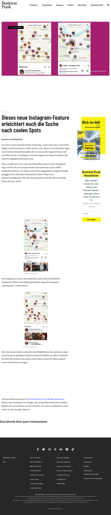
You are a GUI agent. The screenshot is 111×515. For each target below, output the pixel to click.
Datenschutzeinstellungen (93, 478)
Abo (4, 462)
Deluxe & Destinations (16, 27)
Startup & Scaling (63, 457)
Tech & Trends (35, 457)
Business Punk (9, 4)
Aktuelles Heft (97, 5)
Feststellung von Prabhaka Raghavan (46, 399)
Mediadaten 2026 (9, 457)
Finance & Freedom (64, 466)
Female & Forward (63, 475)
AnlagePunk (61, 479)
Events (70, 5)
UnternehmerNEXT (36, 484)
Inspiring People (35, 488)
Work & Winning (35, 466)
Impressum (88, 462)
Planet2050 (61, 484)
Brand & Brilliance (36, 462)
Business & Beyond (63, 462)
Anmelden (91, 219)
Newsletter (47, 5)
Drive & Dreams (35, 470)
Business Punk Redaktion (12, 139)
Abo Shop (82, 5)
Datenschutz (88, 457)
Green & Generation (37, 475)
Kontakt (86, 466)
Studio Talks (34, 479)
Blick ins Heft (91, 122)
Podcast (59, 5)
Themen (33, 5)
